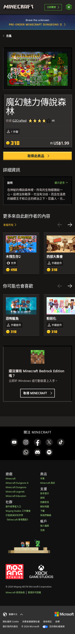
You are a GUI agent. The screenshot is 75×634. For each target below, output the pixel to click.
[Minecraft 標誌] (18, 7)
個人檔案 (44, 525)
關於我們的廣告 (10, 626)
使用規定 (47, 621)
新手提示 (44, 493)
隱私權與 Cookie (11, 621)
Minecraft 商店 (47, 482)
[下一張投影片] (70, 225)
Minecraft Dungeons (16, 487)
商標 (57, 621)
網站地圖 (44, 506)
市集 (9, 35)
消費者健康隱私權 (31, 621)
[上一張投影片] (60, 225)
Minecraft (10, 478)
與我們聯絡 (45, 515)
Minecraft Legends (15, 491)
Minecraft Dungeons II (17, 482)
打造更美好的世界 (14, 515)
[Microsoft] (64, 614)
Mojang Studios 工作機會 (18, 510)
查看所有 (8, 225)
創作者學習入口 (13, 506)
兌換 (42, 530)
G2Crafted (19, 121)
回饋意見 (44, 502)
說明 (42, 497)
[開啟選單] (69, 7)
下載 (42, 510)
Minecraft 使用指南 (15, 592)
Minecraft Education (16, 496)
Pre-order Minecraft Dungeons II (35, 24)
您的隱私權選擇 (57, 626)
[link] (14, 442)
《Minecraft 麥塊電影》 (17, 519)
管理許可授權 (34, 592)
